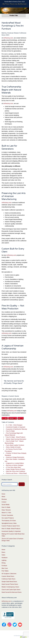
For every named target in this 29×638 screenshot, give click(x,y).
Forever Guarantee (7, 515)
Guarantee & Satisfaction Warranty (16, 429)
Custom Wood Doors (8, 576)
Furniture (4, 565)
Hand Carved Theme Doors (10, 584)
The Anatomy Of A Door (9, 520)
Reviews (4, 499)
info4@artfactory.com (18, 635)
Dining (3, 563)
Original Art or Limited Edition (15, 463)
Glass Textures (6, 510)
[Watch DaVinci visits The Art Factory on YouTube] (14, 4)
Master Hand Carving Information (16, 439)
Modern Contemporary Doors (10, 587)
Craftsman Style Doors (8, 579)
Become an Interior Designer (14, 465)
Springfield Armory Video (9, 523)
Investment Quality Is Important (15, 427)
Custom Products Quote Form (11, 526)
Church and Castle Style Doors (11, 589)
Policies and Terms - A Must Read (16, 473)
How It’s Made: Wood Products (11, 528)
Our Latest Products (8, 518)
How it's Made (10, 431)
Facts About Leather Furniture (15, 445)
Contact (4, 502)
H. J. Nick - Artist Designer (14, 425)
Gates (3, 555)
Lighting (4, 560)
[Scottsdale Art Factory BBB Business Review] (8, 615)
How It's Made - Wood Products (15, 437)
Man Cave (5, 568)
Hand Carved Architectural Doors (12, 592)
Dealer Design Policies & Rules (15, 469)
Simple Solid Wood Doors (9, 581)
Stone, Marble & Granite (13, 447)
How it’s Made (6, 507)
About (3, 496)
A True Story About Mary (13, 467)
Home (3, 494)
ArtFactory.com (8, 38)
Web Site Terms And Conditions (15, 471)
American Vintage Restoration (15, 457)
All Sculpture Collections (9, 573)
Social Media (5, 504)
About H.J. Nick (6, 512)
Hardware (4, 557)
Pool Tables (5, 571)
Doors (3, 552)
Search (22, 484)
